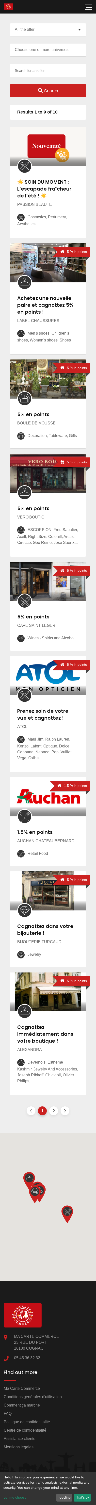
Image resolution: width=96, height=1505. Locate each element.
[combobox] (48, 29)
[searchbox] (49, 49)
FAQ (8, 1413)
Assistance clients (19, 1439)
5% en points (33, 414)
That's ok (82, 1497)
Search (50, 90)
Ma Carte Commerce (22, 1388)
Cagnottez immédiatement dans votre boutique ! (45, 1034)
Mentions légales (18, 1447)
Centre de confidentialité (25, 1430)
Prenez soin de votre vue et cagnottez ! (42, 714)
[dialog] (48, 1488)
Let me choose (15, 1497)
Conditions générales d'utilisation (33, 1397)
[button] (35, 1194)
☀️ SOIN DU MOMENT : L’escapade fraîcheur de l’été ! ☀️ (44, 188)
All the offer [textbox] (24, 29)
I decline (64, 1497)
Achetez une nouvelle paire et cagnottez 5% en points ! (45, 305)
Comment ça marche (22, 1405)
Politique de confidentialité (27, 1422)
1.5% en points (35, 832)
